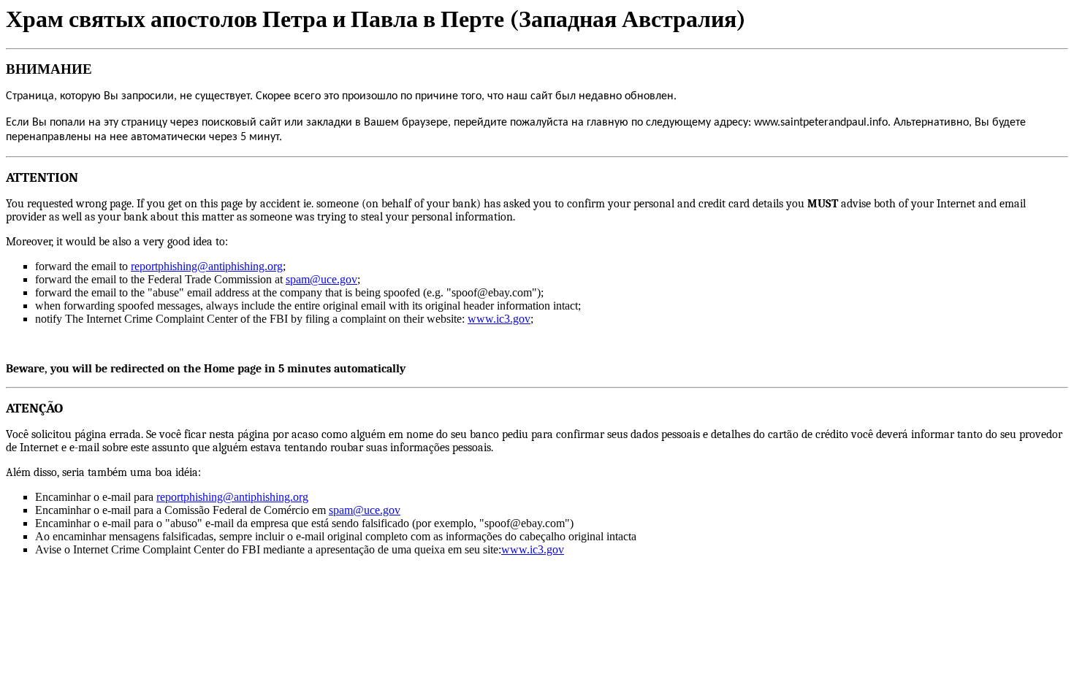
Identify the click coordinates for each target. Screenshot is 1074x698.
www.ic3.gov (499, 318)
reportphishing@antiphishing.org (207, 266)
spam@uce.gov (321, 279)
